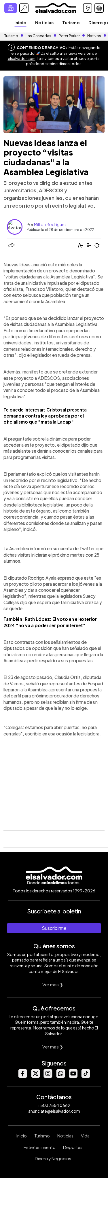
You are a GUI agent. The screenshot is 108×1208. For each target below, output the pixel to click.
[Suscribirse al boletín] (10, 8)
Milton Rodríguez (50, 224)
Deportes (72, 1147)
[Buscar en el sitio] (24, 8)
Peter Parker (69, 35)
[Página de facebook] (22, 1076)
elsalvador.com (21, 58)
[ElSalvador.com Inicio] (55, 7)
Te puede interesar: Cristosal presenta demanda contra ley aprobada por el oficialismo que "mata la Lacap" (45, 416)
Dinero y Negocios (53, 1158)
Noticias (44, 22)
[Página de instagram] (47, 1076)
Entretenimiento (40, 1147)
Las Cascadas (38, 35)
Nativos (94, 35)
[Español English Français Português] (99, 8)
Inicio (20, 22)
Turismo (71, 22)
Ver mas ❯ (52, 984)
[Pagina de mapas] (87, 8)
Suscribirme (54, 928)
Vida (85, 1135)
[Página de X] (35, 1076)
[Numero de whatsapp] (60, 1076)
